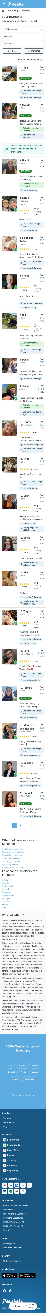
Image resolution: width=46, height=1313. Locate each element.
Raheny (5, 907)
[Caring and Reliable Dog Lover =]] (23, 740)
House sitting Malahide (12, 867)
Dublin (5, 880)
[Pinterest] (10, 1290)
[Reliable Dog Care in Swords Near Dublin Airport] (23, 253)
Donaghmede (8, 895)
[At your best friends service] (23, 291)
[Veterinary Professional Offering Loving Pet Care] (23, 369)
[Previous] (9, 825)
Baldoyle (6, 898)
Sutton (5, 904)
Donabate (6, 892)
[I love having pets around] (23, 551)
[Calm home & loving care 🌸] (23, 473)
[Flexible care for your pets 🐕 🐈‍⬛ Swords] (23, 400)
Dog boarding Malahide (12, 849)
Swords (5, 883)
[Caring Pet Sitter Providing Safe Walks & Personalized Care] (23, 774)
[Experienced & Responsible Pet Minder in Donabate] (23, 436)
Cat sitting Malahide (11, 861)
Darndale (6, 901)
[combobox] (23, 29)
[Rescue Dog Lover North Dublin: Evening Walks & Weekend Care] (23, 121)
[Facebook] (4, 1290)
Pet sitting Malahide (11, 864)
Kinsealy (6, 889)
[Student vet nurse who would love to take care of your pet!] (23, 513)
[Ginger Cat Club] (23, 214)
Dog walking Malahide (12, 855)
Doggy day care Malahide (13, 852)
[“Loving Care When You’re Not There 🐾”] (23, 175)
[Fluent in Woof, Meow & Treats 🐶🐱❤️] (23, 665)
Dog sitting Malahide (11, 858)
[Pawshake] (16, 4)
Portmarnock (7, 886)
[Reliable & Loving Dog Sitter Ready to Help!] (23, 702)
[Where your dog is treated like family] (23, 333)
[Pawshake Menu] (4, 4)
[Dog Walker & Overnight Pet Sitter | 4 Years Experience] (23, 804)
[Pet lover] (23, 588)
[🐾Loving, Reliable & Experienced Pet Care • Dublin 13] (23, 627)
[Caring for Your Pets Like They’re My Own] (23, 82)
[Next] (37, 825)
